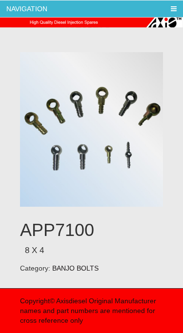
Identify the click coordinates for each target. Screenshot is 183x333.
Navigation (26, 9)
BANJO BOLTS (75, 268)
